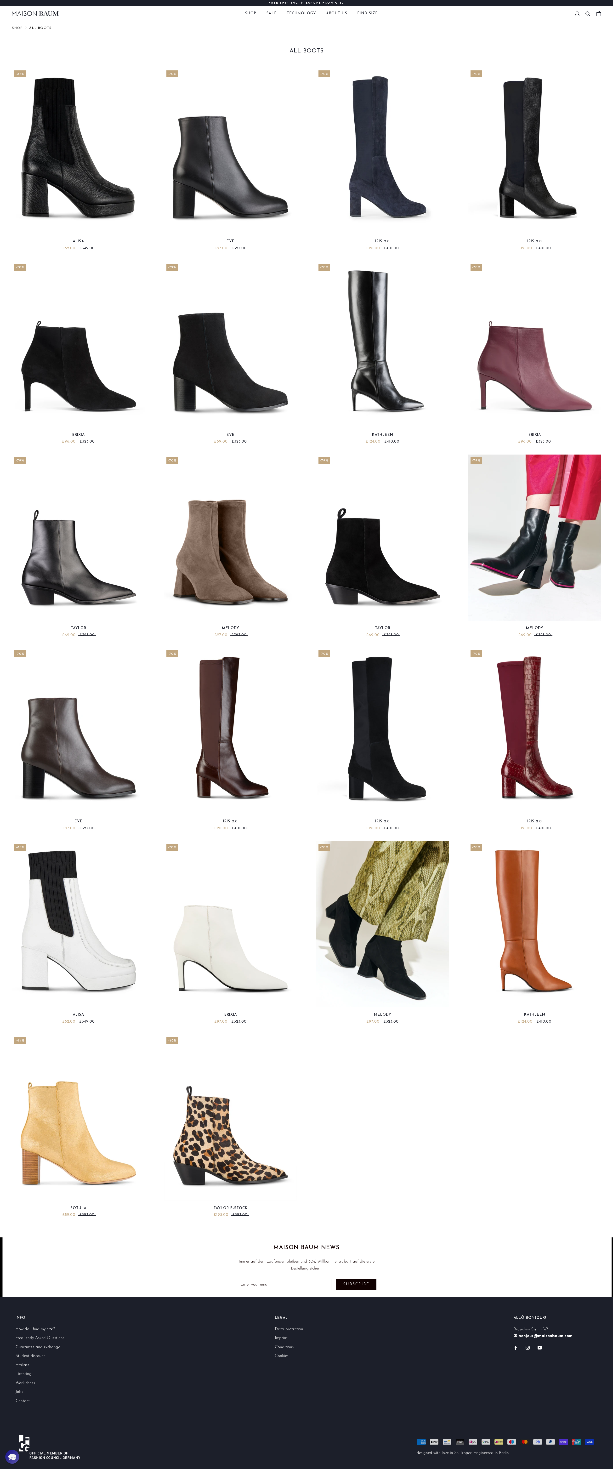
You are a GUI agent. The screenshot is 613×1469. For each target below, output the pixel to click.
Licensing (24, 1374)
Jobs (19, 1392)
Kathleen (382, 435)
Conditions (284, 1347)
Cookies (281, 1356)
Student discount (30, 1356)
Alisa (78, 241)
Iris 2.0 (382, 241)
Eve (231, 241)
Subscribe (356, 1284)
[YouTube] (540, 1347)
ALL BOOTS (40, 28)
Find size (367, 13)
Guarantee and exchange (38, 1347)
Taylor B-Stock (231, 1208)
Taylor (78, 628)
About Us (336, 13)
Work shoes (25, 1383)
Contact (23, 1401)
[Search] (587, 13)
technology (301, 13)
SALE (271, 13)
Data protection (289, 1329)
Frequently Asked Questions (40, 1338)
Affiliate (22, 1365)
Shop (250, 13)
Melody (230, 628)
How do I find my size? (35, 1329)
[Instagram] (528, 1347)
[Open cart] (598, 13)
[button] (12, 1457)
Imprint (281, 1338)
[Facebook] (516, 1347)
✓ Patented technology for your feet (306, 2)
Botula (78, 1208)
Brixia (78, 435)
